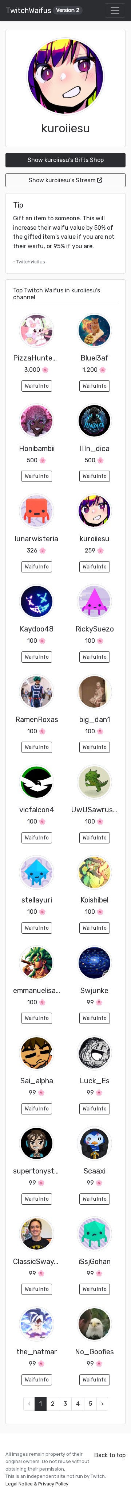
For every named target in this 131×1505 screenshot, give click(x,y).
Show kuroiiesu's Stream (63, 180)
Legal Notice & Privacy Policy (36, 1484)
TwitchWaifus (42, 10)
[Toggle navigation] (115, 10)
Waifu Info (37, 386)
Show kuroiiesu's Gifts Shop (66, 160)
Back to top (110, 1455)
